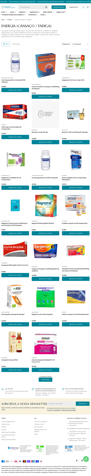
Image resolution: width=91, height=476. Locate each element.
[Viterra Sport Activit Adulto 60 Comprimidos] (15, 112)
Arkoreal (64, 266)
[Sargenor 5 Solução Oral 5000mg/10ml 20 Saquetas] (45, 251)
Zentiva (64, 312)
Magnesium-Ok (66, 78)
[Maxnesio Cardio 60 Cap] (45, 114)
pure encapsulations (7, 78)
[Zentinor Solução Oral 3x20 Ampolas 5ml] (76, 296)
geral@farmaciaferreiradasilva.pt (79, 428)
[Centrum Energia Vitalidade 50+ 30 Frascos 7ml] (45, 342)
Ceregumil (4, 357)
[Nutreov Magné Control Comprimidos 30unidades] (76, 160)
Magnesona (35, 312)
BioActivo (65, 130)
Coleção (9, 20)
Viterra (3, 125)
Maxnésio (34, 130)
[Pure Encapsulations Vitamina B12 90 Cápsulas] (15, 62)
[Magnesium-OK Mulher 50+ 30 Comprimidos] (15, 160)
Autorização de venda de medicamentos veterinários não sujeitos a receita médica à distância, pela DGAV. (81, 448)
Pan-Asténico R (36, 84)
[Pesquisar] (46, 7)
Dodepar (64, 221)
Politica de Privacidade (69, 410)
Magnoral (35, 221)
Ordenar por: (66, 44)
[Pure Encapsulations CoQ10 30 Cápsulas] (45, 160)
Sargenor (34, 266)
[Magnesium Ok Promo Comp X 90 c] (76, 62)
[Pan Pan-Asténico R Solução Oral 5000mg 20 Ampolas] (45, 65)
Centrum (34, 357)
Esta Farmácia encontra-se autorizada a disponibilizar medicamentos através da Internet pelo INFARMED (26, 448)
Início (3, 20)
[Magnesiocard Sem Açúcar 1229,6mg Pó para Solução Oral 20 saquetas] (15, 205)
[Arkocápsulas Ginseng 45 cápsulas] (15, 296)
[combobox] (33, 7)
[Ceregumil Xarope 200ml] (15, 342)
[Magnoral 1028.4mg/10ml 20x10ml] (45, 205)
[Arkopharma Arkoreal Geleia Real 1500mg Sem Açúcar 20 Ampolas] (76, 251)
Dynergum (4, 263)
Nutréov (64, 175)
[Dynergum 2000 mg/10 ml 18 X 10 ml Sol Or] (15, 249)
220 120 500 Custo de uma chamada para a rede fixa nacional (77, 433)
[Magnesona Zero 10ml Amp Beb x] (45, 296)
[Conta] (83, 7)
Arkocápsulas (5, 312)
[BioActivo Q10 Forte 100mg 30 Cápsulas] (76, 114)
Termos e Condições (53, 410)
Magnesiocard (5, 221)
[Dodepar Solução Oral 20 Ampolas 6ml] (76, 205)
